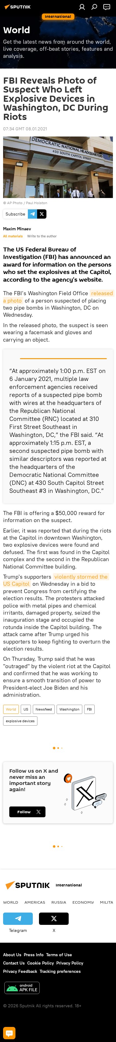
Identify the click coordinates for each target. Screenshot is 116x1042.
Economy (83, 902)
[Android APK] (22, 989)
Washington (69, 709)
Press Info (34, 954)
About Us (12, 954)
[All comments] (9, 1033)
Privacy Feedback (20, 971)
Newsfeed (44, 709)
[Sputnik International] (18, 9)
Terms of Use (59, 954)
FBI (89, 709)
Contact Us (14, 963)
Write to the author (42, 236)
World (11, 709)
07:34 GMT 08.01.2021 (25, 129)
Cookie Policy (40, 963)
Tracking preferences (60, 971)
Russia (58, 902)
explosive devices (20, 721)
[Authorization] (82, 7)
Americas (34, 902)
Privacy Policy (69, 963)
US (26, 709)
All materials (13, 236)
